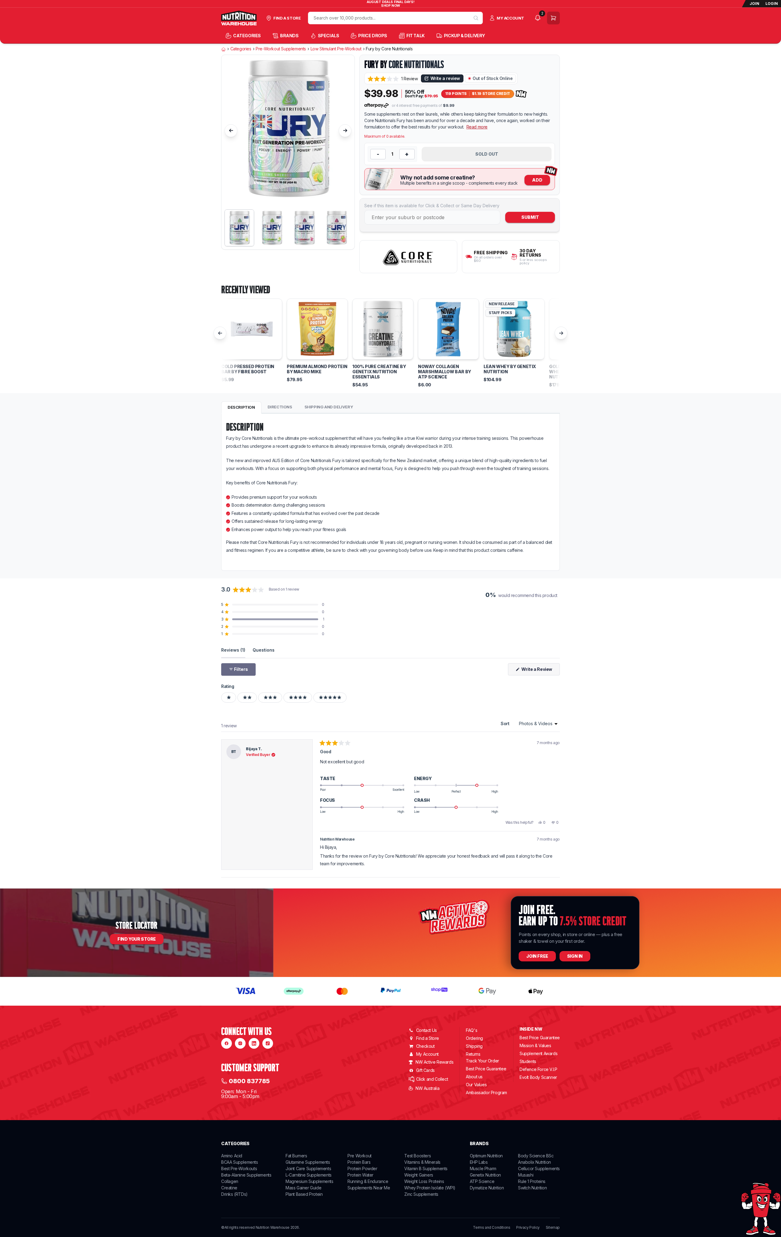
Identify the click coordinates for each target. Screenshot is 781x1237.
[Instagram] (240, 1043)
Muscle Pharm (483, 1168)
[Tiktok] (267, 1043)
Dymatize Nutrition (487, 1187)
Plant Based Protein (304, 1194)
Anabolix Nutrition (534, 1162)
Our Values (476, 1084)
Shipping (474, 1046)
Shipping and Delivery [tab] (328, 406)
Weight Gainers (418, 1174)
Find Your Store (136, 939)
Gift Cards (425, 1070)
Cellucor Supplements (539, 1168)
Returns (473, 1054)
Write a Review (540, 670)
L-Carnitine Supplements (309, 1174)
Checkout (425, 1046)
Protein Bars (358, 1162)
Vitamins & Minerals (422, 1162)
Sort (505, 723)
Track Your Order (482, 1061)
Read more (477, 126)
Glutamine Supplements (308, 1162)
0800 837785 (249, 1081)
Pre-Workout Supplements (281, 49)
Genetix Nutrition (485, 1174)
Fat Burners (296, 1155)
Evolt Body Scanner (538, 1077)
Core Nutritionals (416, 64)
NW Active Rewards (434, 1062)
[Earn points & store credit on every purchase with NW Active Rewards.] (521, 94)
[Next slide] (345, 130)
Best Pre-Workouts (239, 1168)
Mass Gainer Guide (303, 1187)
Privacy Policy (527, 1227)
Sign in (575, 956)
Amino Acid (231, 1155)
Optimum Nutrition (486, 1155)
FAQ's (471, 1030)
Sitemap (553, 1227)
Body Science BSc (536, 1155)
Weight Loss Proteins (424, 1181)
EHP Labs (479, 1162)
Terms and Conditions (491, 1227)
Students (528, 1061)
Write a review (445, 78)
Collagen (229, 1181)
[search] (476, 18)
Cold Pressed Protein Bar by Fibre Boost (247, 369)
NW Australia (427, 1088)
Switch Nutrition (532, 1187)
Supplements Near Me (368, 1187)
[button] (393, 78)
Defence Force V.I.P (538, 1069)
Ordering (474, 1038)
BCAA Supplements (239, 1162)
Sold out (486, 154)
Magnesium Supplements (309, 1181)
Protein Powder (362, 1168)
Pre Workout (359, 1155)
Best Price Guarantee (486, 1068)
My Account (427, 1054)
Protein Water (360, 1174)
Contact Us (426, 1030)
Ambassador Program (486, 1092)
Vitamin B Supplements (426, 1168)
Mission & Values (535, 1045)
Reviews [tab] (233, 650)
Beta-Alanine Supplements (246, 1174)
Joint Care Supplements (308, 1168)
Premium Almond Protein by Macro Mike (317, 369)
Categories (240, 49)
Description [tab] (241, 407)
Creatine (229, 1187)
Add (537, 180)
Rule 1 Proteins (531, 1181)
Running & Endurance (367, 1181)
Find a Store (427, 1038)
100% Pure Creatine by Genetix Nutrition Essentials (379, 371)
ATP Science (482, 1181)
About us (474, 1076)
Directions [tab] (280, 406)
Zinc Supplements (421, 1194)
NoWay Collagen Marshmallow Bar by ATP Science (444, 371)
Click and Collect (432, 1079)
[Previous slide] (231, 130)
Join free (537, 956)
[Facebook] (226, 1043)
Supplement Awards (538, 1053)
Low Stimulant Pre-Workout (336, 49)
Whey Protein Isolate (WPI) (429, 1187)
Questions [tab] (264, 650)
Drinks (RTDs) (234, 1194)
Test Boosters (417, 1155)
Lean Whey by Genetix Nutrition (510, 369)
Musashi (525, 1174)
